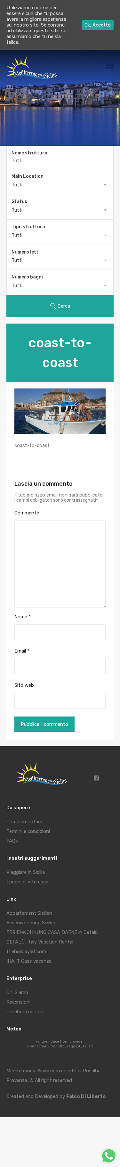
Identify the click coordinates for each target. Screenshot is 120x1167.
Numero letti (26, 252)
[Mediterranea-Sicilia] (32, 76)
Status (19, 201)
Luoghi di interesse (27, 882)
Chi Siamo (17, 992)
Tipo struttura (28, 227)
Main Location (28, 176)
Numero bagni (27, 277)
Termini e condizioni (28, 831)
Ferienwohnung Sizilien (31, 923)
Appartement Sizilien (29, 913)
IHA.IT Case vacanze (29, 961)
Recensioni (18, 1002)
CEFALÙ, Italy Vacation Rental (39, 942)
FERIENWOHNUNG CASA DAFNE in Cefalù (52, 932)
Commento (26, 513)
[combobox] (60, 184)
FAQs (12, 841)
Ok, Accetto (97, 25)
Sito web (24, 685)
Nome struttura (29, 153)
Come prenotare (24, 822)
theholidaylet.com (26, 951)
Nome (22, 617)
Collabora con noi (25, 1011)
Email (21, 651)
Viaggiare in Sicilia (25, 872)
